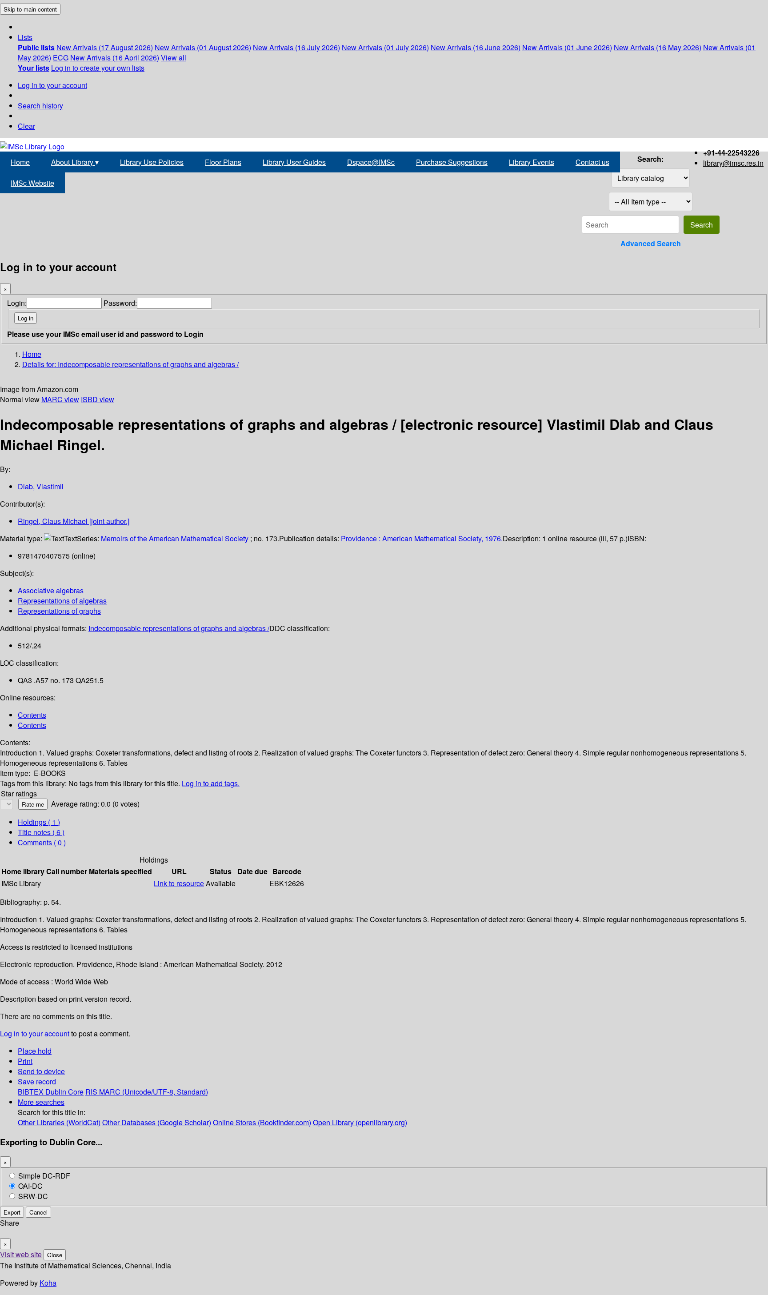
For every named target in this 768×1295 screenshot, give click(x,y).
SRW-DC (33, 1196)
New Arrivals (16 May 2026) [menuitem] (657, 47)
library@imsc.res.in (733, 163)
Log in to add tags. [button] (211, 783)
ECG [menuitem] (60, 57)
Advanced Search (650, 243)
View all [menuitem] (173, 57)
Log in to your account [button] (34, 1033)
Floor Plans (223, 162)
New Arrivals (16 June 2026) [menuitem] (475, 47)
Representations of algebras (62, 601)
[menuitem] (36, 47)
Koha (48, 1283)
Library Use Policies (152, 162)
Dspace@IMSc (371, 162)
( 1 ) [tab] (39, 822)
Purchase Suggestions (452, 162)
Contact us (592, 162)
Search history (40, 105)
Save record (37, 1081)
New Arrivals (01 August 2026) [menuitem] (203, 47)
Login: (17, 303)
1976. (494, 538)
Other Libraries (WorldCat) (59, 1122)
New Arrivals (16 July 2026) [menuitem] (296, 47)
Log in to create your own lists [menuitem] (97, 68)
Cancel (38, 1212)
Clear (26, 126)
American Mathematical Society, (432, 538)
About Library (75, 162)
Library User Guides (294, 162)
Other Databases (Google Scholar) (156, 1122)
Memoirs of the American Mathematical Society (174, 538)
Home (20, 162)
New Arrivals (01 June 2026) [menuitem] (567, 47)
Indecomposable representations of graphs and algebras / (178, 628)
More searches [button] (41, 1102)
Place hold (35, 1051)
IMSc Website (32, 183)
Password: (120, 303)
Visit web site (21, 1254)
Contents (32, 715)
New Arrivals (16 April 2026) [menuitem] (114, 57)
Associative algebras (51, 590)
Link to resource (179, 883)
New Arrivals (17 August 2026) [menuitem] (104, 47)
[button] (25, 37)
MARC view (60, 399)
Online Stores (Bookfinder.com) (262, 1122)
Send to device (41, 1071)
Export (12, 1212)
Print (25, 1061)
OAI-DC (30, 1186)
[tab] (41, 832)
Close (54, 1255)
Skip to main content (30, 9)
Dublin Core (64, 1092)
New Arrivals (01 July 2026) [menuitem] (385, 47)
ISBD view (97, 399)
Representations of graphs (59, 611)
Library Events (531, 162)
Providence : (360, 538)
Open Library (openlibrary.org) (360, 1122)
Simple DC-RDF (44, 1176)
